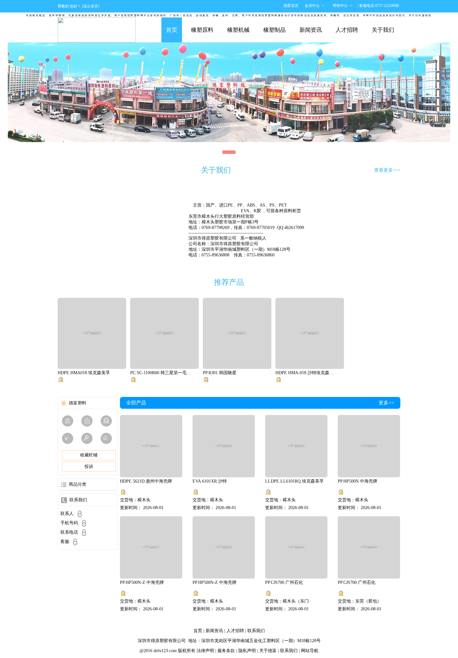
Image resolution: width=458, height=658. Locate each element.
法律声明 (205, 650)
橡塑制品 (274, 30)
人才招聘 (347, 30)
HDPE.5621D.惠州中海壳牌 (146, 481)
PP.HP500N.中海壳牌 (357, 481)
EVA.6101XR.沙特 (210, 481)
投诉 (88, 466)
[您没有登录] (61, 380)
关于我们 (383, 30)
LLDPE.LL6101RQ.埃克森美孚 (294, 481)
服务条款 (226, 650)
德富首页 (291, 5)
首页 (171, 30)
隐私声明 (247, 650)
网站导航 (309, 650)
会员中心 (312, 5)
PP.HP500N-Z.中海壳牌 (142, 582)
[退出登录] (90, 6)
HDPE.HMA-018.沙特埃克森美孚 (306, 372)
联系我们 (256, 630)
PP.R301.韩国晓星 (219, 372)
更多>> (386, 402)
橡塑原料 (202, 30)
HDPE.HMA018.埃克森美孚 (84, 372)
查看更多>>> (387, 170)
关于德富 (268, 650)
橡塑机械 (238, 30)
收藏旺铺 (89, 455)
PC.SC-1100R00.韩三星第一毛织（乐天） (161, 372)
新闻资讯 (310, 30)
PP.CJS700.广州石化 (284, 582)
